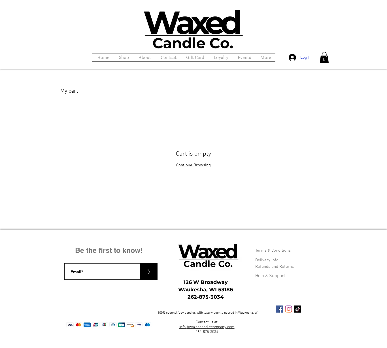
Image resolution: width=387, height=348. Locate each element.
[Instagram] (288, 309)
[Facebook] (279, 309)
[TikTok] (297, 309)
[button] (324, 57)
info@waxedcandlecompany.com (207, 327)
